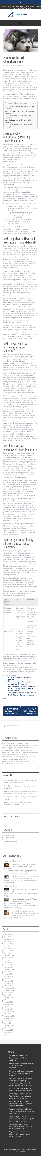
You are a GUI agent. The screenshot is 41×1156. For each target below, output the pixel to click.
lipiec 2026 (7, 937)
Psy (6, 698)
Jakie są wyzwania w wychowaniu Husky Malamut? (18, 117)
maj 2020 (7, 1028)
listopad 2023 (8, 965)
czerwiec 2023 (9, 969)
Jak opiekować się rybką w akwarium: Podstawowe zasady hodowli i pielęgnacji (20, 866)
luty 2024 (7, 960)
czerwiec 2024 (9, 955)
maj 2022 (7, 972)
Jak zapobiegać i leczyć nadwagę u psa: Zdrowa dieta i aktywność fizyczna (21, 1073)
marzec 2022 (8, 976)
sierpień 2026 (8, 934)
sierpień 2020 (8, 1021)
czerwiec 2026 (9, 939)
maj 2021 (7, 1000)
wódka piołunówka (10, 886)
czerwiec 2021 (9, 997)
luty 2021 (7, 1007)
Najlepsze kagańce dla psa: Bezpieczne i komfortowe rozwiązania (18, 1058)
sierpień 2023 (8, 967)
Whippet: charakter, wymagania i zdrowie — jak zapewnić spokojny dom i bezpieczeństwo (20, 1134)
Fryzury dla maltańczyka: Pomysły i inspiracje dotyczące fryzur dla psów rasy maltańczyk (21, 1111)
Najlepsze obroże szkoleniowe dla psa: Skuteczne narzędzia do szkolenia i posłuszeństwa (22, 688)
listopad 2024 (8, 948)
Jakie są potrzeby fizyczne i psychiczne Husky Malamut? (20, 112)
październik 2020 (10, 1016)
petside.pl (20, 65)
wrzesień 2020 (9, 1018)
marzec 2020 (8, 1032)
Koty (5, 839)
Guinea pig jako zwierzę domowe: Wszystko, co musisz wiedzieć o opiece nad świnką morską (20, 1096)
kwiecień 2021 (9, 1002)
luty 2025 (7, 946)
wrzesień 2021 (9, 990)
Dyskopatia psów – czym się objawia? (29, 711)
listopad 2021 (8, 986)
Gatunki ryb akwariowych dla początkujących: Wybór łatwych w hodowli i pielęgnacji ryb (20, 1126)
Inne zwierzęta (9, 837)
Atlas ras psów (9, 835)
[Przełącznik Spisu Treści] (32, 103)
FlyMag (34, 1149)
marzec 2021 (8, 1004)
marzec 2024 (8, 958)
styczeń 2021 (8, 1009)
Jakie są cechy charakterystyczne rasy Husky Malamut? (20, 108)
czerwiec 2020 (9, 1025)
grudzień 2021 (9, 983)
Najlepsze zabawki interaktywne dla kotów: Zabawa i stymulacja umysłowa (21, 1066)
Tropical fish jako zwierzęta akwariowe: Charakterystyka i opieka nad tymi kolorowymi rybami (21, 1119)
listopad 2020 (8, 1014)
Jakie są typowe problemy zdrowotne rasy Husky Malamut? (19, 126)
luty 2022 (7, 979)
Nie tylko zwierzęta (10, 842)
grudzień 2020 (9, 1011)
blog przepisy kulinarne (12, 861)
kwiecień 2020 (9, 1030)
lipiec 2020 (7, 1023)
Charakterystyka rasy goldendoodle (11, 711)
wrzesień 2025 (9, 944)
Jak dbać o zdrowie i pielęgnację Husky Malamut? (18, 121)
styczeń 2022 (8, 981)
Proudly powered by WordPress (15, 1149)
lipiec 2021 (7, 995)
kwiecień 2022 (9, 974)
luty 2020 (7, 1035)
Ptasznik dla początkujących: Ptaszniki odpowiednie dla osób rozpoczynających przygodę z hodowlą (21, 901)
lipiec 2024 (7, 953)
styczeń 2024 (8, 962)
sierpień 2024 (8, 951)
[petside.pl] (20, 14)
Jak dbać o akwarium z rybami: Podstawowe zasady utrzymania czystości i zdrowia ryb (20, 1104)
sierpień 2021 (8, 993)
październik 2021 (10, 988)
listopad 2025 (8, 941)
